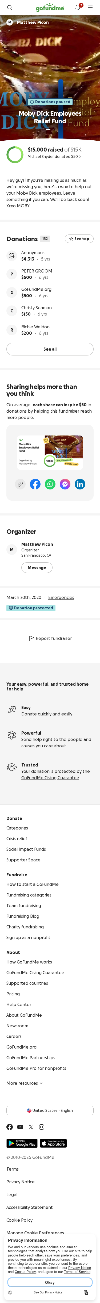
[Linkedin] (80, 484)
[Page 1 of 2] (48, 129)
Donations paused (52, 102)
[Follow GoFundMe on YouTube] (20, 1127)
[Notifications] (77, 7)
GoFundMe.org (36, 289)
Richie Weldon (35, 326)
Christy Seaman (36, 307)
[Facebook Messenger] (65, 484)
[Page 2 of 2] (53, 129)
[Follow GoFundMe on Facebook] (9, 1127)
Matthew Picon (37, 544)
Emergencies (61, 597)
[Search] (9, 7)
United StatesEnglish (53, 1110)
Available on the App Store (53, 1143)
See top (81, 239)
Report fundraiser (54, 638)
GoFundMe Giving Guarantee (50, 777)
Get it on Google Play (22, 1143)
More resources (22, 1083)
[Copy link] (20, 484)
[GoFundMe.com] (50, 7)
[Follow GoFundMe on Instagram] (41, 1127)
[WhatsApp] (50, 484)
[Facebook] (35, 484)
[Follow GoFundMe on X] (31, 1127)
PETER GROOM (36, 271)
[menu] (90, 7)
